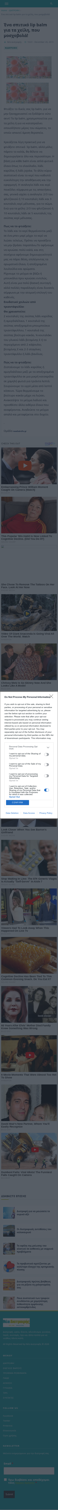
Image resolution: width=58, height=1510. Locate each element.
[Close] (52, 697)
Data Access (29, 813)
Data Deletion (12, 813)
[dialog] (29, 755)
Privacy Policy (45, 813)
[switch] (46, 754)
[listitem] (29, 748)
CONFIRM (17, 802)
